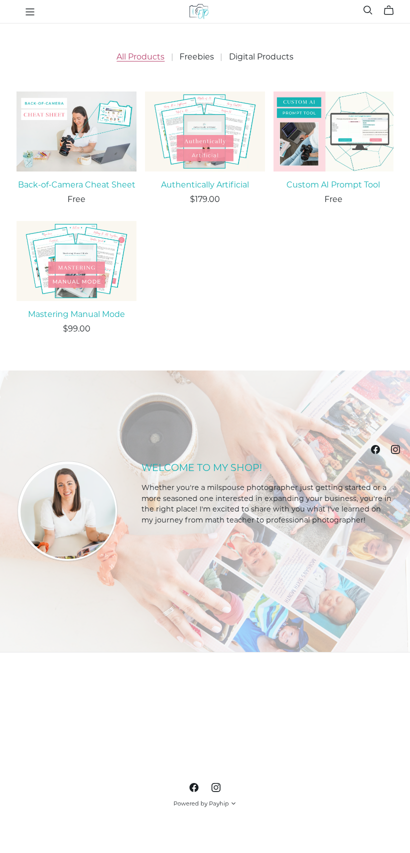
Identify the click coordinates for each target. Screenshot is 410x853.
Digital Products (261, 57)
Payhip (219, 803)
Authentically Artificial (205, 185)
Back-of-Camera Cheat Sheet (77, 185)
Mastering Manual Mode (76, 314)
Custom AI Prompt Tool (333, 185)
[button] (233, 804)
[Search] (368, 10)
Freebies (197, 57)
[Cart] (393, 11)
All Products (140, 57)
